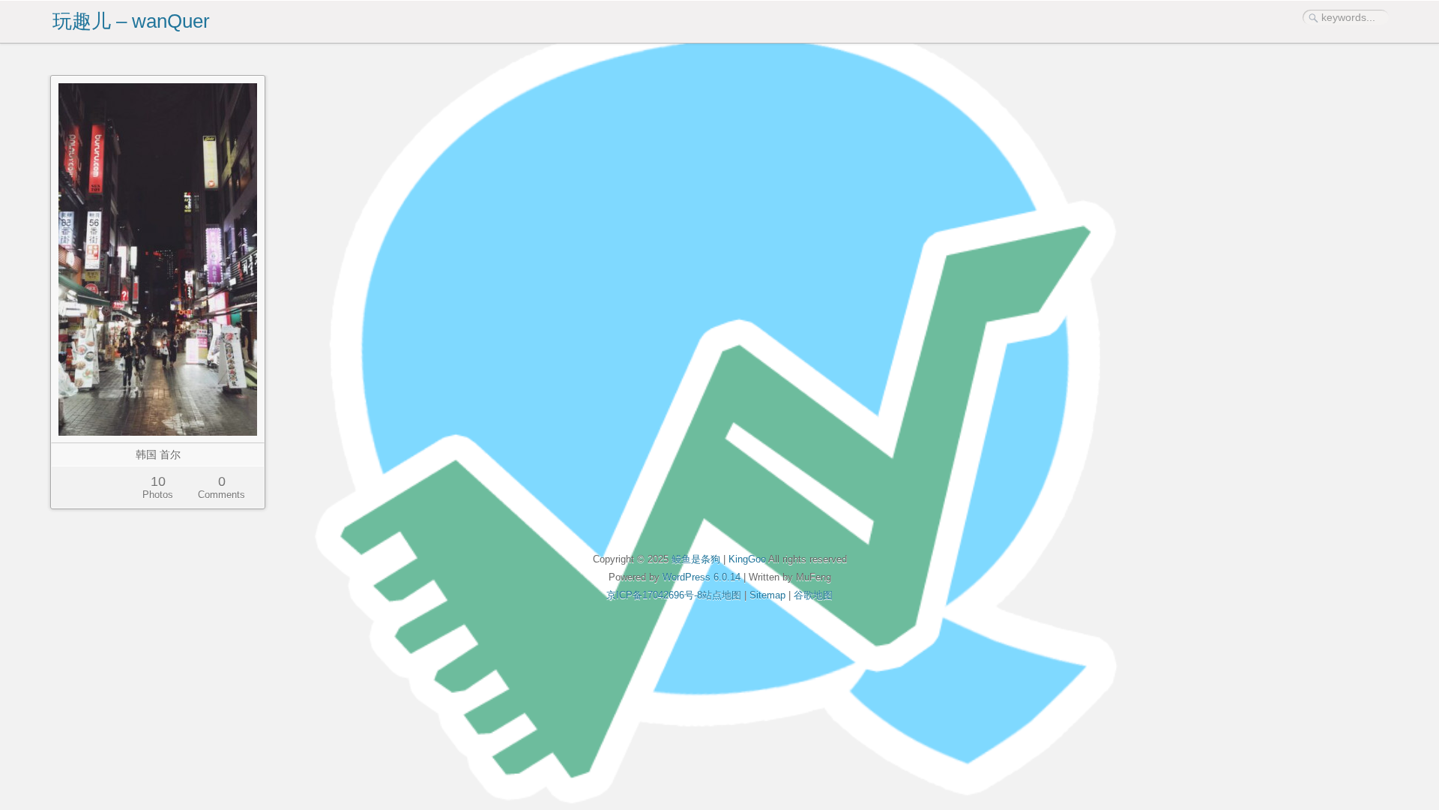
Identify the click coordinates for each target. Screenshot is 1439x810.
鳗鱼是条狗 (696, 559)
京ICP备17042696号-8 (654, 595)
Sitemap (767, 595)
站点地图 (721, 595)
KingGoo (747, 559)
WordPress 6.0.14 (701, 577)
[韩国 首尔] (158, 259)
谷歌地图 (813, 595)
